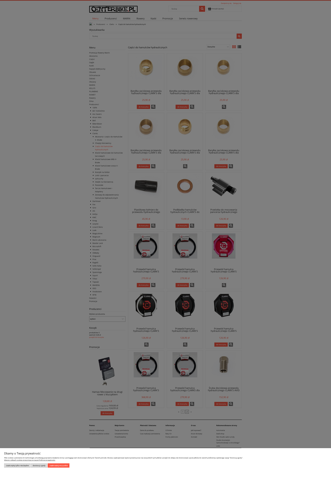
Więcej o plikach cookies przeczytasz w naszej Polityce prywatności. (29, 460)
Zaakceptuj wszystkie (59, 465)
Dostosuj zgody (39, 465)
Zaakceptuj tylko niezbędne (17, 465)
